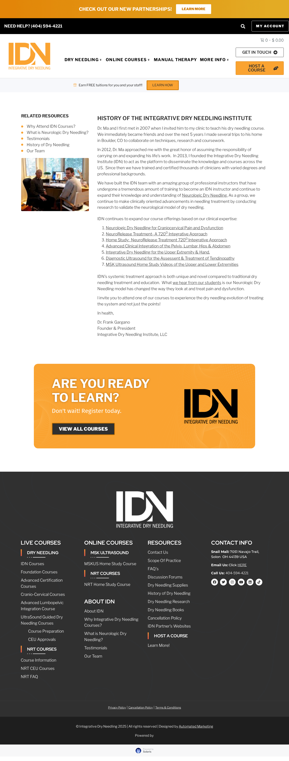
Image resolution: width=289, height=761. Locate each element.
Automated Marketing (196, 726)
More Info (213, 59)
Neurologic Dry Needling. (205, 195)
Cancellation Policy (140, 707)
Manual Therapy (175, 59)
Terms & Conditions (168, 707)
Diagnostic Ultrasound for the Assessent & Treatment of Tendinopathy (170, 258)
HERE (242, 565)
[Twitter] (223, 582)
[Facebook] (214, 582)
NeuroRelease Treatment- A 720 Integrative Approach (156, 233)
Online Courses (126, 59)
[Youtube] (241, 582)
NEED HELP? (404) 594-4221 (33, 26)
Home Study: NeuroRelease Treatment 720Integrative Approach (166, 239)
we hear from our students (197, 282)
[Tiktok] (259, 582)
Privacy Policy (117, 707)
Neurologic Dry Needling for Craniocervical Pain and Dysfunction (164, 227)
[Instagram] (232, 582)
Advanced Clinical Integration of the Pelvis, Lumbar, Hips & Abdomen (168, 246)
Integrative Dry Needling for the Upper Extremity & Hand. (158, 252)
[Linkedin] (250, 582)
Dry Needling (82, 59)
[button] (243, 26)
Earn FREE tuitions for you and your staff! (110, 85)
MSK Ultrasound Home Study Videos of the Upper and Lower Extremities (172, 264)
